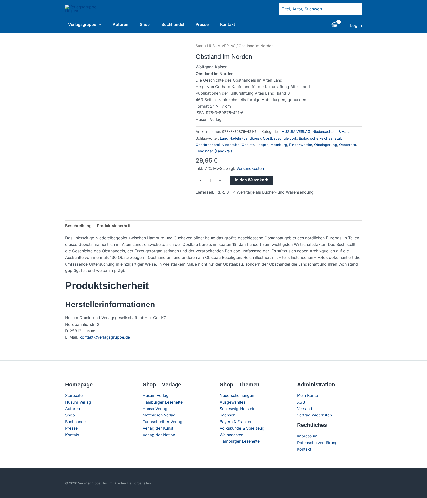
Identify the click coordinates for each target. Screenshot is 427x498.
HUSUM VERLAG (221, 46)
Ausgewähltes (232, 402)
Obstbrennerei (208, 145)
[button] (98, 24)
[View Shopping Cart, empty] (334, 25)
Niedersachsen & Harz (331, 131)
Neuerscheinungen (237, 395)
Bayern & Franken (236, 421)
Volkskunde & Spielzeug (242, 428)
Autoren (120, 24)
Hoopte (262, 145)
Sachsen (227, 415)
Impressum (307, 436)
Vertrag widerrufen (314, 415)
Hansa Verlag (155, 408)
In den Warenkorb (251, 180)
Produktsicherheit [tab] (114, 225)
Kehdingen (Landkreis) (215, 151)
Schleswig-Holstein (237, 408)
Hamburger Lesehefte (163, 402)
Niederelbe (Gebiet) (238, 145)
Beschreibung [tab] (78, 225)
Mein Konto (307, 395)
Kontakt (227, 24)
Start (200, 46)
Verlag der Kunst (158, 428)
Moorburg (278, 145)
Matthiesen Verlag (159, 415)
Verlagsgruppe (82, 24)
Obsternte (347, 145)
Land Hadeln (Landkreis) (240, 138)
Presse (202, 24)
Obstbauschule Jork (280, 138)
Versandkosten (250, 168)
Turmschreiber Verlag (162, 421)
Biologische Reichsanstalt (320, 138)
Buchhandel (172, 24)
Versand (304, 408)
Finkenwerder (300, 145)
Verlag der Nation (159, 434)
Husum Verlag (78, 402)
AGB (301, 402)
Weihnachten (231, 434)
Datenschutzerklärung (317, 442)
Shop (145, 24)
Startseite (74, 395)
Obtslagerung (325, 145)
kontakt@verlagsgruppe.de (105, 337)
